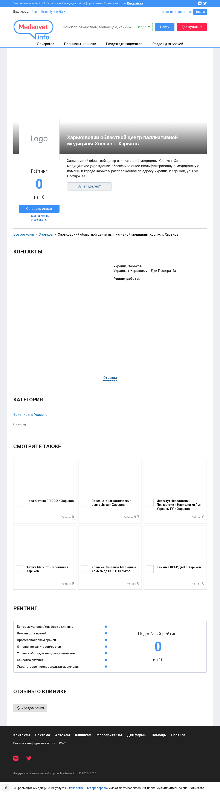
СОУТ (62, 743)
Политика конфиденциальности (34, 743)
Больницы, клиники (80, 44)
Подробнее (135, 3)
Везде (142, 27)
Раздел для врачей (167, 44)
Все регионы (23, 234)
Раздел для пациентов (124, 44)
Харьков (46, 234)
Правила (178, 735)
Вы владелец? (89, 186)
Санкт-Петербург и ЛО (48, 12)
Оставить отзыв (39, 209)
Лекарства (45, 44)
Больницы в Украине (30, 415)
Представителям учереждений (39, 217)
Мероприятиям (109, 735)
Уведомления (32, 708)
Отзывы (110, 378)
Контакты (21, 735)
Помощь (159, 735)
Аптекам (62, 735)
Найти (165, 27)
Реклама (42, 735)
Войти (200, 12)
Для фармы (137, 735)
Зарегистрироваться (177, 12)
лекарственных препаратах (88, 788)
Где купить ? (192, 27)
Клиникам (83, 735)
